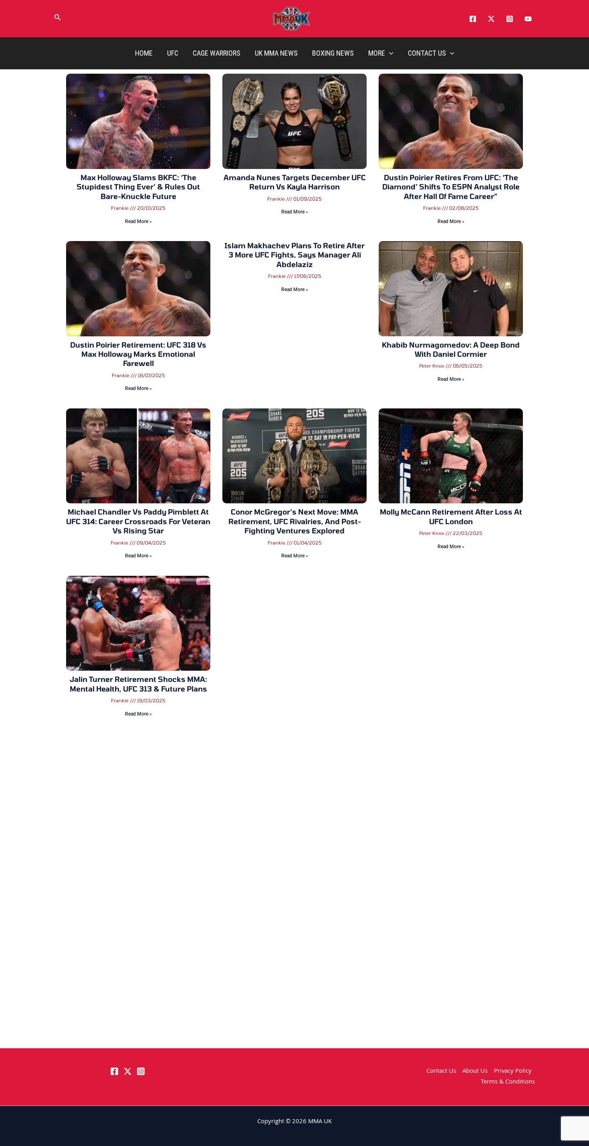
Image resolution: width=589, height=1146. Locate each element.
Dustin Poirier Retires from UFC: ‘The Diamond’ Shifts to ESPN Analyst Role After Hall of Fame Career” (451, 187)
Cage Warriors (216, 53)
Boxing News (333, 53)
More (376, 53)
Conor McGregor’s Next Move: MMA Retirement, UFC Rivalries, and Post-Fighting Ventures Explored (294, 521)
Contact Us (427, 53)
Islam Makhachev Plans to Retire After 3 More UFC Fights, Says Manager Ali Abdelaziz (294, 255)
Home (144, 53)
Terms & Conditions (508, 1082)
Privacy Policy (513, 1071)
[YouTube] (528, 19)
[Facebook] (473, 19)
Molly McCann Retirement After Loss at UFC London (451, 516)
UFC (172, 53)
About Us (475, 1071)
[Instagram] (509, 19)
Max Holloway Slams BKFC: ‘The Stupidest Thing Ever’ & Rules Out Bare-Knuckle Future (138, 187)
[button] (57, 18)
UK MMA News (276, 53)
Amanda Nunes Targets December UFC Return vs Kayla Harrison (295, 182)
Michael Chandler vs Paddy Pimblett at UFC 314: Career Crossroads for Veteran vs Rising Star (138, 521)
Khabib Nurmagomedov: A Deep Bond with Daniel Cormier (451, 349)
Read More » (138, 221)
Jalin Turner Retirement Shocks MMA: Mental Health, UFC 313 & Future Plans (138, 684)
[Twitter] (491, 19)
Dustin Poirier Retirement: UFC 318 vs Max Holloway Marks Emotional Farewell (138, 354)
